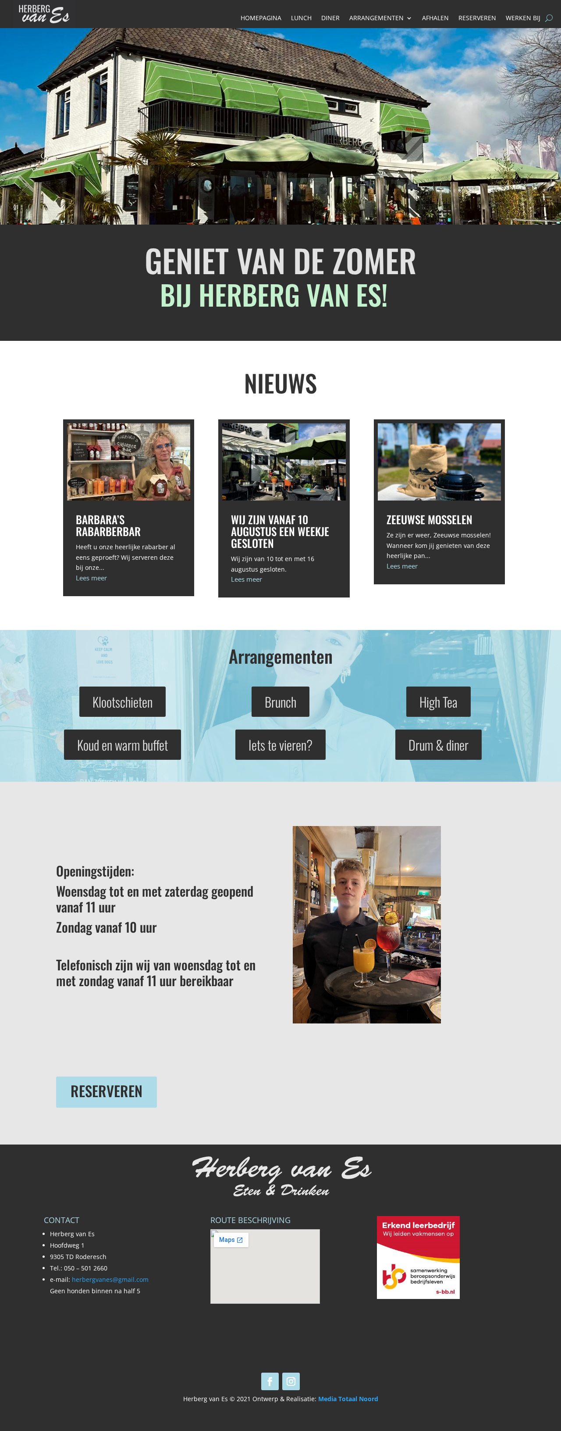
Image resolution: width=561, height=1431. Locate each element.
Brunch (280, 702)
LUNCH (301, 18)
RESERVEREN (477, 18)
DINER (330, 18)
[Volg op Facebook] (270, 1381)
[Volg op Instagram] (291, 1381)
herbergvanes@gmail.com (110, 1279)
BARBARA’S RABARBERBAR (108, 525)
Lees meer (91, 577)
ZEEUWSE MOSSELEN (429, 519)
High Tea (438, 702)
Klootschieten (122, 702)
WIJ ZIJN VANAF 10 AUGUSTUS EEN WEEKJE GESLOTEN (280, 531)
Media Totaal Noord (348, 1399)
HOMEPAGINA (261, 18)
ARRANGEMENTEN (376, 18)
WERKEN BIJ (523, 18)
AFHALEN (435, 18)
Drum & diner (438, 745)
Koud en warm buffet (122, 745)
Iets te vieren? (280, 745)
